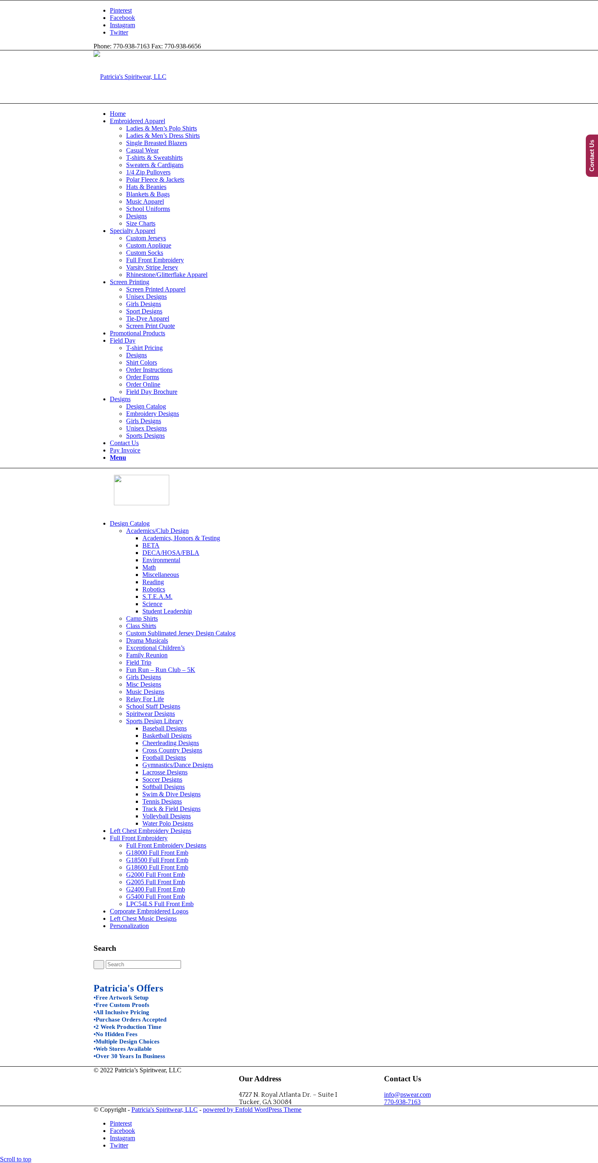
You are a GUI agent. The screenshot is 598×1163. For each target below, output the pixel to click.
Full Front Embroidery (139, 838)
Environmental (161, 560)
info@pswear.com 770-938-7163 (407, 1098)
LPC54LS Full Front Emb (160, 903)
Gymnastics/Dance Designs (177, 764)
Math (149, 567)
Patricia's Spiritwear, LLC (164, 1109)
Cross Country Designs (172, 750)
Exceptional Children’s (155, 647)
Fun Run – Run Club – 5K (160, 669)
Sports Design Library (154, 720)
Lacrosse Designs (165, 772)
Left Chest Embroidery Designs (150, 830)
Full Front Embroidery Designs (166, 845)
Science (152, 603)
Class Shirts (141, 625)
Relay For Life (145, 699)
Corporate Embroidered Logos (149, 911)
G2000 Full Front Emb (155, 874)
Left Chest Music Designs (143, 918)
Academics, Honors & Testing (181, 538)
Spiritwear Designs (150, 713)
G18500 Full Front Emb (157, 859)
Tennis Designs (162, 801)
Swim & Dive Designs (171, 794)
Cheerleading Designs (170, 742)
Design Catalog (130, 523)
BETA (150, 545)
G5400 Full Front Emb (155, 896)
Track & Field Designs (171, 808)
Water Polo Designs (167, 823)
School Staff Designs (153, 706)
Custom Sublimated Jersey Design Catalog (181, 633)
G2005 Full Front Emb (155, 881)
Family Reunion (147, 655)
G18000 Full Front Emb (157, 852)
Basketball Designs (167, 735)
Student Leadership (167, 611)
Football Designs (164, 757)
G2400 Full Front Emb (155, 889)
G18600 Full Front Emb (157, 867)
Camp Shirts (142, 618)
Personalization (129, 925)
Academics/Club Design (157, 530)
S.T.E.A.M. (157, 596)
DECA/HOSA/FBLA (170, 552)
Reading (153, 581)
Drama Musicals (147, 640)
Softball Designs (163, 786)
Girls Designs (143, 677)
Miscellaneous (160, 574)
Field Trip (138, 662)
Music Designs (145, 691)
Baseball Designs (164, 728)
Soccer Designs (162, 779)
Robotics (153, 589)
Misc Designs (143, 684)
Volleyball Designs (166, 816)
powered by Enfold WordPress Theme (252, 1109)
